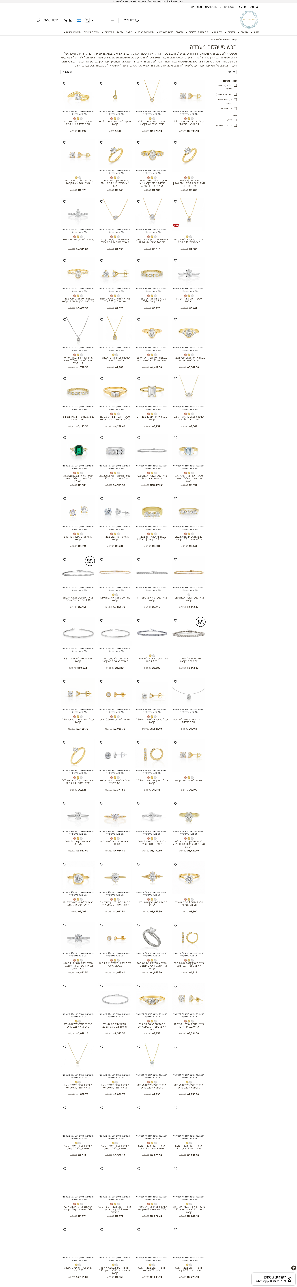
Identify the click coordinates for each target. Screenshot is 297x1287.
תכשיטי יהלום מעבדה (171, 32)
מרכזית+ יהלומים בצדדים (225, 101)
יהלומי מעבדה (226, 108)
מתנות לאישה (91, 32)
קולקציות (109, 32)
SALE (129, 32)
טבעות (244, 32)
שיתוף (66, 72)
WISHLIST (129, 20)
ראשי (256, 32)
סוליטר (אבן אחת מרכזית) (225, 87)
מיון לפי (231, 72)
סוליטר (229, 120)
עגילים (231, 32)
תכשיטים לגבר (145, 32)
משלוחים (229, 7)
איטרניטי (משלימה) (224, 94)
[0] (63, 20)
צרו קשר (241, 7)
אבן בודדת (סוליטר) (224, 125)
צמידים (217, 32)
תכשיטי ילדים (73, 32)
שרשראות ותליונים (198, 32)
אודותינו (254, 7)
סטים (120, 32)
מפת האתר (196, 7)
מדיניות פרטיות (213, 7)
